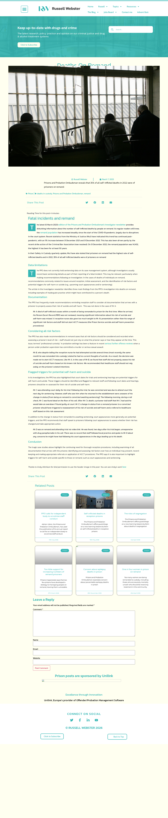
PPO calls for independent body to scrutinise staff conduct (53, 516)
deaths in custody (44, 193)
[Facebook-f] (80, 720)
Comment (38, 609)
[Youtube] (96, 720)
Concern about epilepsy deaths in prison (94, 570)
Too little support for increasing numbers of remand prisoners (53, 572)
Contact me (127, 12)
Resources (131, 6)
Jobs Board (109, 12)
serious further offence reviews (119, 343)
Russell (101, 6)
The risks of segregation (135, 513)
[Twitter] (71, 720)
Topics (116, 6)
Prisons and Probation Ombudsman (68, 193)
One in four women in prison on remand (135, 570)
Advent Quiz (142, 12)
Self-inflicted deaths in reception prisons (94, 514)
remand (87, 193)
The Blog (92, 12)
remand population (49, 232)
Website (36, 658)
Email (35, 649)
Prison (30, 193)
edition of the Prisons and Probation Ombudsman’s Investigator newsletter (92, 224)
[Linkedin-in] (88, 720)
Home (90, 6)
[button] (24, 9)
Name (35, 640)
